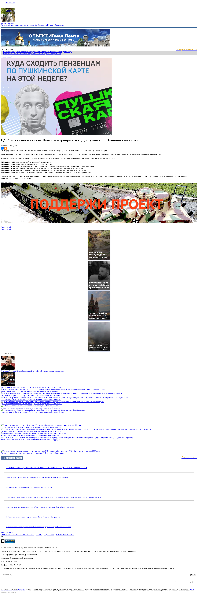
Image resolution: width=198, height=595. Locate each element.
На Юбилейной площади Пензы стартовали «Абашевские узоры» (29, 487)
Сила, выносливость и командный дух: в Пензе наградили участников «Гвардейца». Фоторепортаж (40, 507)
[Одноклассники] (5, 148)
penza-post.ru (21, 589)
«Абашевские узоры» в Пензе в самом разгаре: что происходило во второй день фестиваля (37, 477)
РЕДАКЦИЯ (49, 535)
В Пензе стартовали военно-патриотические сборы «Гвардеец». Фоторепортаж (33, 517)
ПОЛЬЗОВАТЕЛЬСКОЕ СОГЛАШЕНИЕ (17, 535)
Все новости (10, 3)
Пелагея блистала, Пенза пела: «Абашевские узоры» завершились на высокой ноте (46, 467)
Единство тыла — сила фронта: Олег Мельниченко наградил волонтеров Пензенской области (38, 527)
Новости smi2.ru (7, 57)
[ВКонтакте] (2, 148)
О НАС (39, 535)
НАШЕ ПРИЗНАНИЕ (65, 535)
